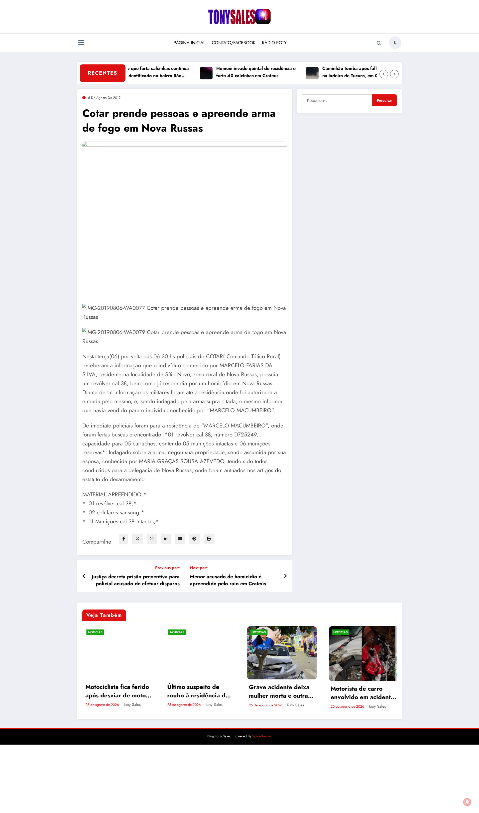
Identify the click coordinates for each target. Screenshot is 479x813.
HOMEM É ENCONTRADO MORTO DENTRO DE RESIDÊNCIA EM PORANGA (370, 690)
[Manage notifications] (467, 802)
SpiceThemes (262, 736)
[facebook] (123, 539)
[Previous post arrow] (84, 576)
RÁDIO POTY (274, 42)
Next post (199, 567)
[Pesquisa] (379, 43)
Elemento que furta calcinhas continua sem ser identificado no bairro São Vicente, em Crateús (132, 72)
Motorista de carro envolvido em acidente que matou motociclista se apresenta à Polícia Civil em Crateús (292, 692)
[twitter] (137, 539)
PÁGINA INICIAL (189, 42)
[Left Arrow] (384, 74)
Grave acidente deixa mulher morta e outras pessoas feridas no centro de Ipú (209, 691)
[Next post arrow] (285, 576)
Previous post (167, 567)
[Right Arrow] (394, 74)
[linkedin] (166, 539)
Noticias (106, 632)
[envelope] (180, 539)
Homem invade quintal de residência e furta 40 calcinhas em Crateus (239, 72)
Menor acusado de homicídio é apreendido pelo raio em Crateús (228, 580)
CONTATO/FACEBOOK (233, 42)
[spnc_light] (395, 42)
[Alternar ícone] (81, 43)
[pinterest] (194, 539)
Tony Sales (142, 704)
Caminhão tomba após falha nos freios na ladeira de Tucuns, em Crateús (345, 72)
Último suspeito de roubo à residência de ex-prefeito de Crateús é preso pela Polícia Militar (127, 691)
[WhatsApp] (152, 539)
